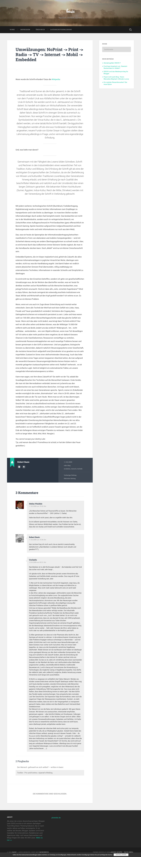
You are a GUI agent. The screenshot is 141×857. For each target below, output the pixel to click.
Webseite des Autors (24, 467)
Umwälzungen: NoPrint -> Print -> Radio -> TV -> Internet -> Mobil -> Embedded (49, 54)
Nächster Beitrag (70, 478)
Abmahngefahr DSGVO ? (112, 63)
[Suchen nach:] (116, 49)
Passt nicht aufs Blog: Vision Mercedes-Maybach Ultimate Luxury (116, 78)
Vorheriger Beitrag (70, 475)
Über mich (40, 29)
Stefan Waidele (35, 503)
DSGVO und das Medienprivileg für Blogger (116, 72)
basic (70, 11)
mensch (73, 469)
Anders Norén (116, 852)
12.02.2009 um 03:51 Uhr (37, 562)
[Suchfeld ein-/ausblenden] (130, 29)
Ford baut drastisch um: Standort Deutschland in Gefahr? (115, 67)
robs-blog (67, 465)
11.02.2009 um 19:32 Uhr (37, 506)
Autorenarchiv (19, 467)
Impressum (25, 29)
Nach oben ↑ (129, 852)
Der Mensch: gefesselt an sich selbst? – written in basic (40, 767)
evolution (67, 469)
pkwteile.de (56, 817)
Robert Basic (34, 537)
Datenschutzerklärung (61, 29)
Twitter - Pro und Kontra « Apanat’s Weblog (34, 772)
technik (79, 469)
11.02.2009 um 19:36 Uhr (37, 540)
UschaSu (33, 560)
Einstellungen (121, 854)
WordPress (44, 852)
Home (12, 29)
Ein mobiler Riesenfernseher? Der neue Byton (115, 83)
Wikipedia (56, 79)
